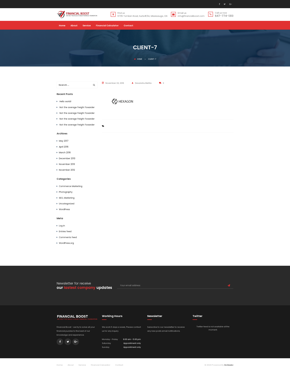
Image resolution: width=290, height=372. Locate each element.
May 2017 (63, 140)
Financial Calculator (107, 25)
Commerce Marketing (70, 186)
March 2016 (65, 152)
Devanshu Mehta (143, 83)
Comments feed (68, 237)
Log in (62, 225)
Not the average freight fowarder (77, 107)
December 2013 (67, 158)
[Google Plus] (230, 4)
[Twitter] (224, 4)
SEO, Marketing (66, 197)
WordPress (64, 209)
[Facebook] (220, 4)
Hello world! (65, 101)
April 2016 (63, 146)
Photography (65, 191)
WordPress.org (66, 243)
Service (87, 25)
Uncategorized (66, 203)
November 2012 (67, 169)
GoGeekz (228, 365)
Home (62, 25)
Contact (128, 25)
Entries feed (65, 231)
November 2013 (67, 164)
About (74, 25)
